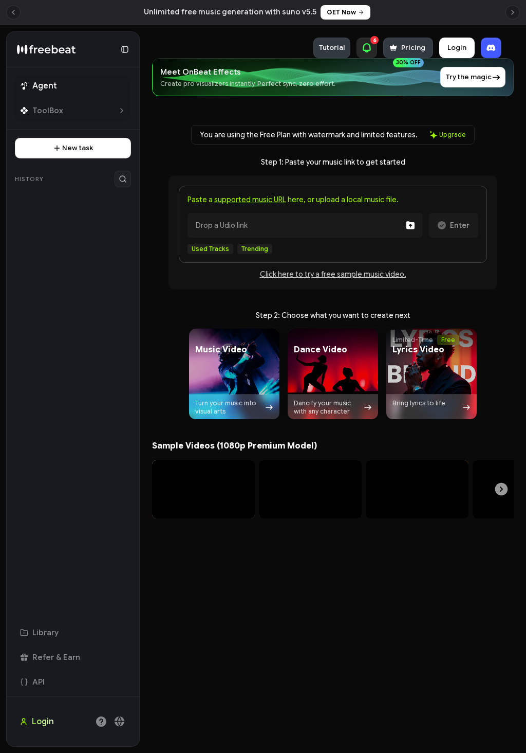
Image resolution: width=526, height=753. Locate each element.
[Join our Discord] (491, 48)
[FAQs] (101, 721)
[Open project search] (123, 179)
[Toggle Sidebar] (140, 389)
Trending (254, 249)
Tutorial (332, 47)
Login (456, 47)
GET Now (341, 12)
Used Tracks (210, 249)
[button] (234, 374)
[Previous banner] (13, 12)
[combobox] (119, 721)
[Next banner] (512, 12)
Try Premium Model (203, 503)
